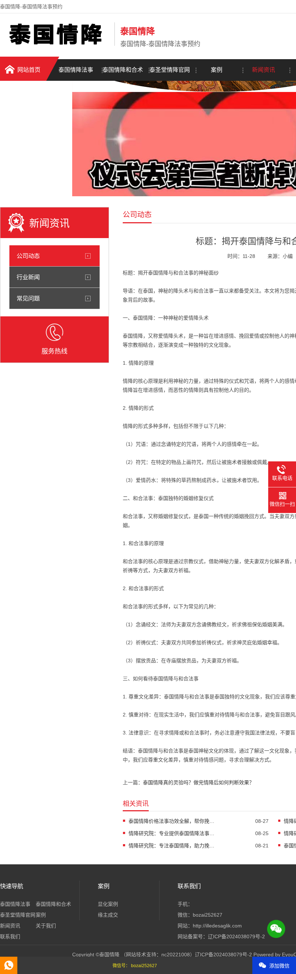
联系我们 (10, 936)
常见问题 (28, 298)
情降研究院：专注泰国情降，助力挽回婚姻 (172, 845)
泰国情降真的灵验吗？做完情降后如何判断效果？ (198, 782)
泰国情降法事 (75, 70)
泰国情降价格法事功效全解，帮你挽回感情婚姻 (172, 821)
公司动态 (28, 256)
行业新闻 (28, 277)
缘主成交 (108, 915)
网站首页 (28, 70)
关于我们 (46, 926)
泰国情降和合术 (123, 70)
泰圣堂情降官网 (169, 70)
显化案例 (108, 904)
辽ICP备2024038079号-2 (236, 936)
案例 (216, 70)
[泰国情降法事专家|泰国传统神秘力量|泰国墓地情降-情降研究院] (55, 44)
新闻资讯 (263, 70)
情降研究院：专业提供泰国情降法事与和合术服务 (172, 833)
